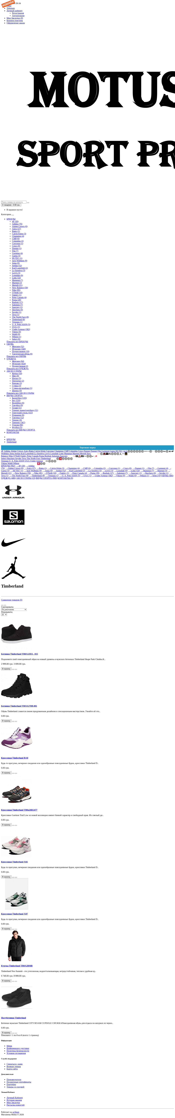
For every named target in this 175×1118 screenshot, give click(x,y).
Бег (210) (16, 400)
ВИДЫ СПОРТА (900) (46, 478)
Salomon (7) (17, 305)
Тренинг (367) (18, 422)
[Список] (2, 605)
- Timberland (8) (37, 475)
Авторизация (18, 15)
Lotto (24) (16, 278)
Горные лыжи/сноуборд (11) (25, 410)
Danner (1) (16, 248)
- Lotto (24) (134, 471)
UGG (27, 461)
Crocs (81, 451)
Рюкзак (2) (17, 383)
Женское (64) (18, 361)
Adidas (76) (17, 224)
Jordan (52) (17, 265)
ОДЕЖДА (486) (8, 478)
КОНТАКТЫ (13, 432)
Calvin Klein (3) (19, 234)
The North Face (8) (20, 317)
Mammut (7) (17, 280)
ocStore (16, 1112)
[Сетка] (5, 605)
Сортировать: (7, 607)
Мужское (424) (19, 363)
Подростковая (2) (20, 366)
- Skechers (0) (149, 473)
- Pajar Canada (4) (78, 473)
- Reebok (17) (107, 473)
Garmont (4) (17, 253)
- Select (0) (155, 475)
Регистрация (18, 13)
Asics (26, 451)
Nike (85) (16, 290)
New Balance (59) (20, 287)
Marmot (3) (17, 283)
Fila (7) (15, 251)
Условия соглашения (16, 1053)
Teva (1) (15, 314)
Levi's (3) (16, 273)
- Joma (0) (47, 471)
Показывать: (7, 612)
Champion (59, 451)
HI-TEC (119, 451)
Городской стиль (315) (22, 413)
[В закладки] (13, 669)
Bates (31, 451)
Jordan (17, 453)
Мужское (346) (19, 349)
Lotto (61, 453)
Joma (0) (16, 263)
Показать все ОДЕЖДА (18, 368)
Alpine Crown (17, 451)
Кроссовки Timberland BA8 (14, 758)
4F (2, 451)
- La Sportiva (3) (94, 471)
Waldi (10, 463)
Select (4, 458)
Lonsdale (54, 453)
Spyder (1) (16, 312)
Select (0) (16, 339)
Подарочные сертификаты (19, 1082)
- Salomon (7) (121, 473)
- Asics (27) (30, 468)
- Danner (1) (138, 468)
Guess (113, 451)
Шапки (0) (17, 390)
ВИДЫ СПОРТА (15, 395)
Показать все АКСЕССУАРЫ (20, 393)
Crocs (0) (16, 246)
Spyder (18, 458)
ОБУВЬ (10, 344)
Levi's (47, 453)
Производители (14, 1079)
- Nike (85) (37, 473)
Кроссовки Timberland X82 (14, 862)
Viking (4, 463)
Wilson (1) (16, 337)
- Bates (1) (41, 468)
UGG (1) (16, 327)
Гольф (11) (17, 408)
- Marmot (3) (160, 471)
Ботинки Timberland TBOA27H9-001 (19, 706)
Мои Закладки (13, 1102)
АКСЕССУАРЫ (14, 371)
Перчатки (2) (18, 381)
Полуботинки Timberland (13, 1018)
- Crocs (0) (126, 468)
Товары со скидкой (15, 1087)
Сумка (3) (16, 386)
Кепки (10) (17, 373)
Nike (11, 456)
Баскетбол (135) (19, 398)
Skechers (11, 458)
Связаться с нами (15, 1064)
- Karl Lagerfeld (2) (75, 471)
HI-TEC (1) (17, 258)
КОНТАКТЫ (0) (65, 478)
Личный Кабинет (15, 1097)
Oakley (23, 456)
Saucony (64, 456)
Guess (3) (16, 256)
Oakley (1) (16, 295)
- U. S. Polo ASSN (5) (69, 475)
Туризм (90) (17, 425)
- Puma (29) (93, 473)
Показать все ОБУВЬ (16, 356)
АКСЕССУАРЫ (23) (25, 478)
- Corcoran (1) (113, 468)
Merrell (83, 453)
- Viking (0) (119, 475)
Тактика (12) (18, 417)
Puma (42, 456)
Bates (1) (16, 231)
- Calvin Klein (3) (55, 468)
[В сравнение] (16, 669)
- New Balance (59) (21, 473)
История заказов (14, 1100)
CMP (66, 451)
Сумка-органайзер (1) (22, 388)
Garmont (105, 451)
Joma (11, 453)
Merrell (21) (17, 285)
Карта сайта (12, 1069)
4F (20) (15, 221)
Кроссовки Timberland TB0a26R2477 (19, 810)
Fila (99, 451)
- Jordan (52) (59, 471)
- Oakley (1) (63, 473)
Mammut (68, 453)
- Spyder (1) (162, 473)
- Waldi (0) (131, 475)
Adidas (7, 451)
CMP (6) (16, 238)
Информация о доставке (18, 1048)
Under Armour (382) (21, 329)
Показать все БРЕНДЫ (17, 341)
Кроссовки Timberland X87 (14, 914)
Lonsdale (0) (17, 275)
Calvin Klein (40, 451)
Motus (9, 1046)
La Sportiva (39, 453)
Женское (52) (18, 346)
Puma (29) (16, 300)
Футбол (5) (17, 427)
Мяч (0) (15, 376)
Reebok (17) (17, 302)
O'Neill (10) (17, 292)
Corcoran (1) (17, 243)
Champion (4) (18, 236)
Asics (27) (16, 229)
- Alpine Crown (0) (14, 468)
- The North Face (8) (18, 475)
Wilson (16, 463)
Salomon (56, 456)
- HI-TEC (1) (16, 471)
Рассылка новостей (15, 1105)
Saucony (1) (17, 307)
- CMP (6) (85, 468)
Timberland (11, 442)
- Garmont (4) (161, 468)
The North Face (34, 458)
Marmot (76, 453)
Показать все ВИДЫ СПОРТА (21, 430)
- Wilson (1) (143, 475)
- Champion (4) (72, 468)
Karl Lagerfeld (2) (20, 268)
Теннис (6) (17, 420)
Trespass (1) (17, 322)
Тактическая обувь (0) (22, 354)
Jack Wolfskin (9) (19, 261)
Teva (24, 458)
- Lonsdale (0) (121, 471)
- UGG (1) (86, 475)
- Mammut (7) (147, 471)
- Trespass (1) (52, 475)
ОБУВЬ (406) (167, 475)
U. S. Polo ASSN (17, 461)
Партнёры (11, 1084)
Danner (87, 451)
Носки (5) (16, 378)
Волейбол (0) (18, 403)
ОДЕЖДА (11, 359)
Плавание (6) (18, 415)
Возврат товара (14, 1066)
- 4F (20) (20, 466)
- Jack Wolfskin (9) (33, 471)
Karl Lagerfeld (27, 453)
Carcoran (50, 451)
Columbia (73, 451)
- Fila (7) (149, 468)
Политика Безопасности (18, 1051)
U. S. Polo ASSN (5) (21, 324)
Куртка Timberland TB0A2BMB (17, 966)
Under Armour (36, 461)
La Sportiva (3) (18, 270)
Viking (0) (16, 332)
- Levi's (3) (107, 471)
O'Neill (16, 456)
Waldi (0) (16, 334)
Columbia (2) (18, 241)
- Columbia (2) (98, 468)
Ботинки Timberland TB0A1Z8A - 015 (19, 654)
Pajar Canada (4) (19, 297)
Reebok (48, 456)
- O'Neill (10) (49, 473)
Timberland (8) (18, 319)
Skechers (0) (17, 310)
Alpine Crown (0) (19, 226)
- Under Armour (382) (102, 475)
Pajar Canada (33, 456)
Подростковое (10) (20, 351)
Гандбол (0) (17, 405)
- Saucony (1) (135, 473)
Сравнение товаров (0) (11, 600)
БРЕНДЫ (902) (8, 466)
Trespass (5, 461)
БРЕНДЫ (11, 219)
